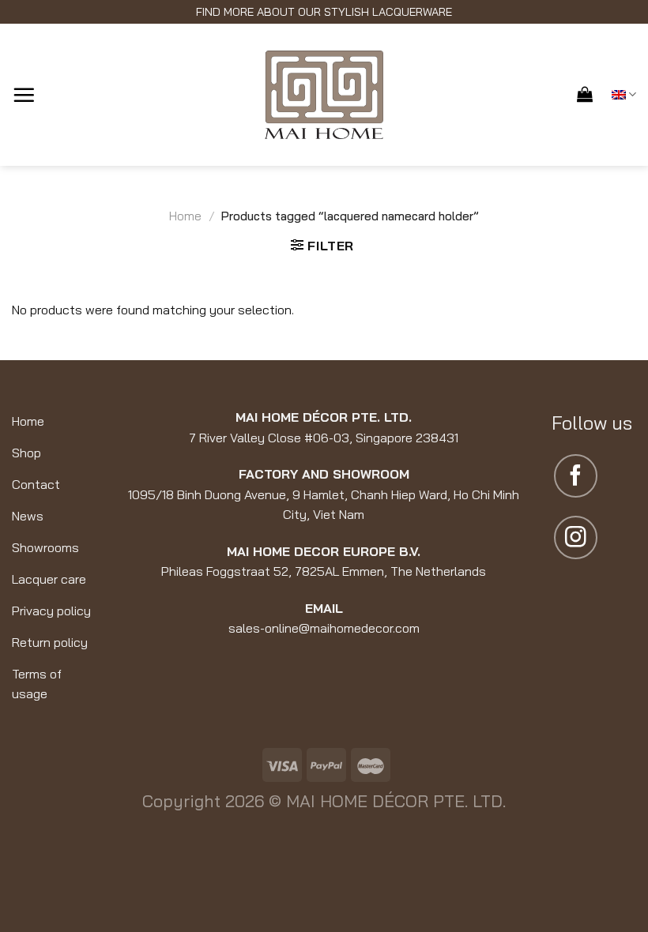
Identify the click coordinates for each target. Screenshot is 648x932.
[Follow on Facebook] (575, 476)
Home (185, 216)
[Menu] (24, 94)
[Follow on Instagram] (575, 537)
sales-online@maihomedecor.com (324, 628)
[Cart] (585, 94)
